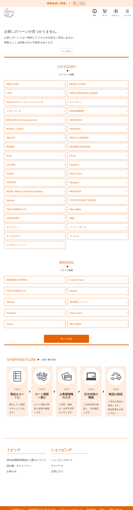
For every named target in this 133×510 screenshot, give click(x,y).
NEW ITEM (12, 84)
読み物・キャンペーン (19, 465)
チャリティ (75, 102)
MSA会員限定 (76, 111)
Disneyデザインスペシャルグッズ (24, 102)
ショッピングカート (62, 460)
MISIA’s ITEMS (77, 84)
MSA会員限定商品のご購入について (26, 460)
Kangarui (74, 182)
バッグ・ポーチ (77, 227)
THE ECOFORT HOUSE (82, 200)
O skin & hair (76, 279)
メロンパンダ (13, 111)
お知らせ (11, 471)
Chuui (72, 155)
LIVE (9, 93)
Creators (74, 164)
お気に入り (57, 471)
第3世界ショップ (78, 302)
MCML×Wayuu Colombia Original (24, 191)
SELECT (11, 137)
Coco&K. (11, 164)
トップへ (66, 51)
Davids (10, 173)
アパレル (74, 236)
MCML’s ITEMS (14, 128)
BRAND (10, 146)
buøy (9, 155)
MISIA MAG (75, 120)
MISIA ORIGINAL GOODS (83, 93)
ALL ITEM (67, 338)
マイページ (57, 465)
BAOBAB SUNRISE (79, 146)
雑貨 (71, 218)
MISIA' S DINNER (79, 137)
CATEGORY (66, 67)
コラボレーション (16, 245)
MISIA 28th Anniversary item (21, 120)
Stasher (10, 200)
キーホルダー (13, 236)
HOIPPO (11, 182)
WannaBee (75, 209)
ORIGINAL (75, 128)
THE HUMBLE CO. (16, 209)
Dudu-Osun (75, 173)
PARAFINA (75, 191)
